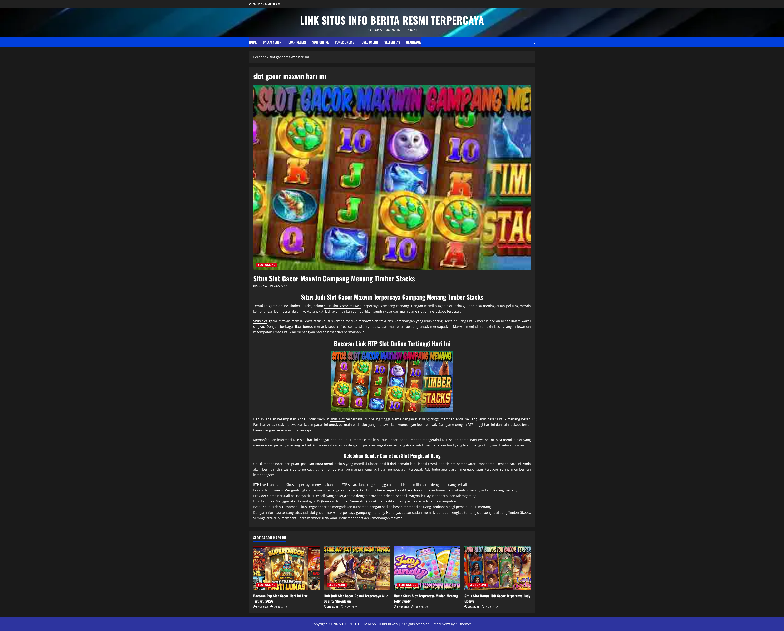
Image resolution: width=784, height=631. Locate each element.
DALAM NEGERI (272, 42)
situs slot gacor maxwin (342, 306)
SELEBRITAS (392, 42)
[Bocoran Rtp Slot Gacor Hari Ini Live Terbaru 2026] (286, 568)
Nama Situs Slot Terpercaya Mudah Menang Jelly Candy (426, 598)
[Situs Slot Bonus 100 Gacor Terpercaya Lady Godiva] (497, 568)
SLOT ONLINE (320, 42)
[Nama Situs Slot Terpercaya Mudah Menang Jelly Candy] (427, 568)
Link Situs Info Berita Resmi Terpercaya (392, 19)
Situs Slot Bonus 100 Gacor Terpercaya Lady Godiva (497, 598)
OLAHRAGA (413, 42)
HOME (253, 42)
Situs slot (260, 321)
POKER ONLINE (344, 42)
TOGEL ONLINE (369, 42)
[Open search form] (533, 42)
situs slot (337, 419)
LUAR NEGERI (297, 42)
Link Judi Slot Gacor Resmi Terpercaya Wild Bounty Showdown (356, 598)
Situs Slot (262, 286)
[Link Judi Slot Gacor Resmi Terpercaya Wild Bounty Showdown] (357, 568)
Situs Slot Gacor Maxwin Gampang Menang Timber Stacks (334, 278)
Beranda (259, 57)
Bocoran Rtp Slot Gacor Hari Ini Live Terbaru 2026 (280, 598)
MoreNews (442, 624)
